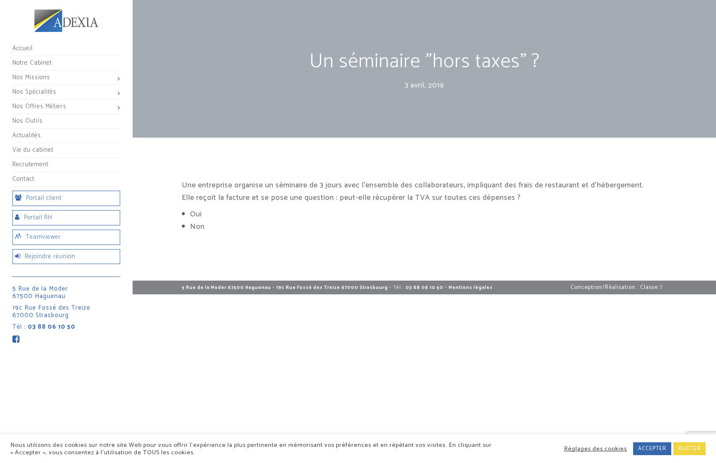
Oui (196, 214)
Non (197, 227)
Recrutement (30, 164)
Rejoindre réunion (50, 256)
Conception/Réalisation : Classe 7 (617, 287)
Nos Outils (27, 121)
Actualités (26, 135)
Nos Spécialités (34, 92)
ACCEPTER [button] (652, 448)
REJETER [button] (689, 448)
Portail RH (38, 217)
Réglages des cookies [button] (595, 449)
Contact (23, 179)
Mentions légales (471, 287)
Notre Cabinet (32, 63)
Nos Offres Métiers (39, 106)
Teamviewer (43, 237)
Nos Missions (31, 77)
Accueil (22, 48)
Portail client (44, 198)
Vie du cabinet (32, 150)
